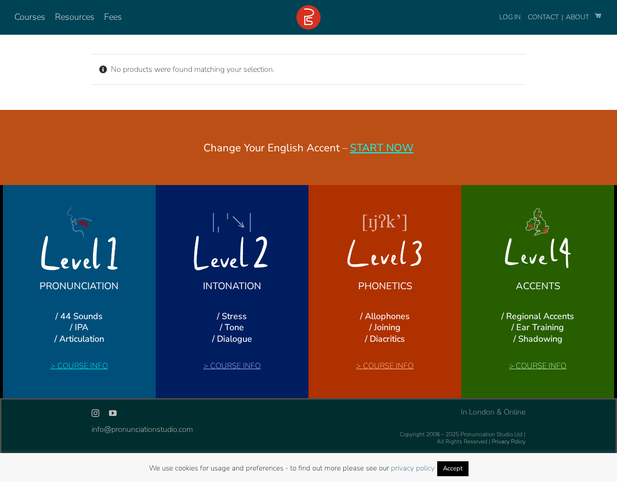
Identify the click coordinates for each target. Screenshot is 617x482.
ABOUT (578, 17)
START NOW (382, 148)
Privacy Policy (508, 441)
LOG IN (510, 17)
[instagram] (95, 413)
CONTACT (544, 17)
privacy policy (413, 468)
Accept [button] (453, 468)
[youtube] (113, 413)
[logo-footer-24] (308, 9)
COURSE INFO (82, 366)
